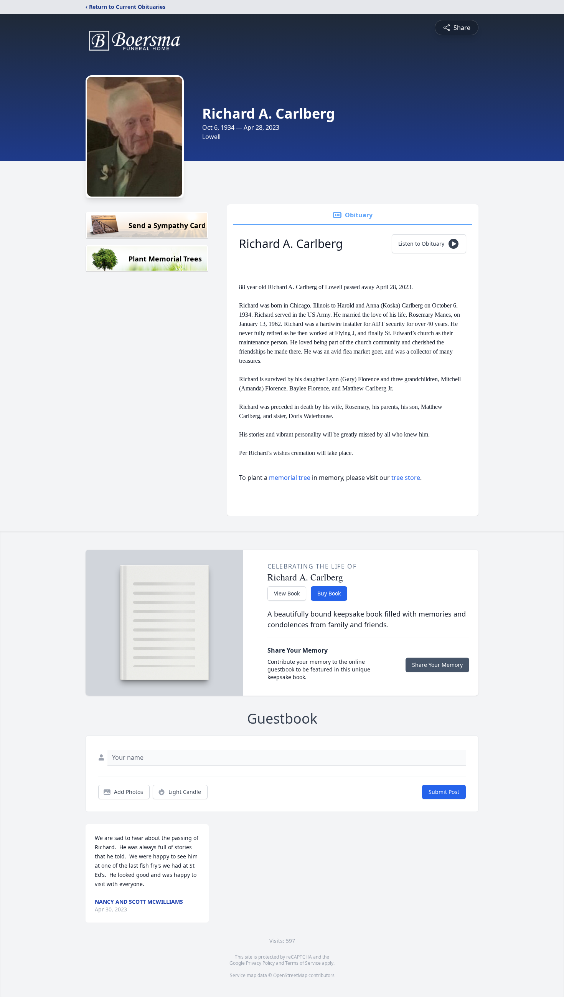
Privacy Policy (260, 963)
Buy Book (329, 593)
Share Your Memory (437, 664)
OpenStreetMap (290, 975)
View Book (287, 593)
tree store (405, 477)
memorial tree (289, 477)
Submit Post (444, 791)
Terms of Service (303, 963)
